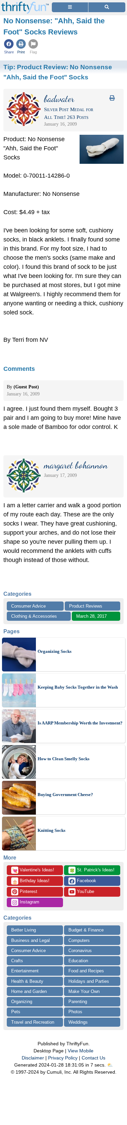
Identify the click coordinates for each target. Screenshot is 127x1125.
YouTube (85, 891)
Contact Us (93, 1057)
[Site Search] (106, 7)
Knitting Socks (51, 830)
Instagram (28, 901)
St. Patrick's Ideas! (91, 870)
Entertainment (25, 970)
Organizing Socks (54, 651)
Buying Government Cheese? (65, 794)
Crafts (17, 960)
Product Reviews (85, 606)
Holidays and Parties (88, 981)
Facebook (86, 880)
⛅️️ (110, 1065)
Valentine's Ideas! (33, 870)
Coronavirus (80, 950)
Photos (75, 1011)
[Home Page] (25, 4)
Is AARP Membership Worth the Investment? (80, 722)
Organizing (21, 1001)
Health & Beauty (27, 981)
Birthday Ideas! (30, 881)
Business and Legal (30, 940)
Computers (79, 940)
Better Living (23, 929)
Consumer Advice (28, 606)
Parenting (77, 1001)
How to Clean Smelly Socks (63, 758)
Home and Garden (29, 991)
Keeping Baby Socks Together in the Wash (78, 687)
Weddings (78, 1022)
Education (78, 960)
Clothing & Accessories (34, 616)
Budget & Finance (86, 929)
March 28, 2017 (91, 616)
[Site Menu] (70, 7)
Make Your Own (84, 991)
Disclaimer (33, 1057)
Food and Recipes (86, 970)
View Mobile (80, 1050)
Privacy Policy (63, 1057)
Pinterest (27, 891)
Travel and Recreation (32, 1022)
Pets (15, 1011)
